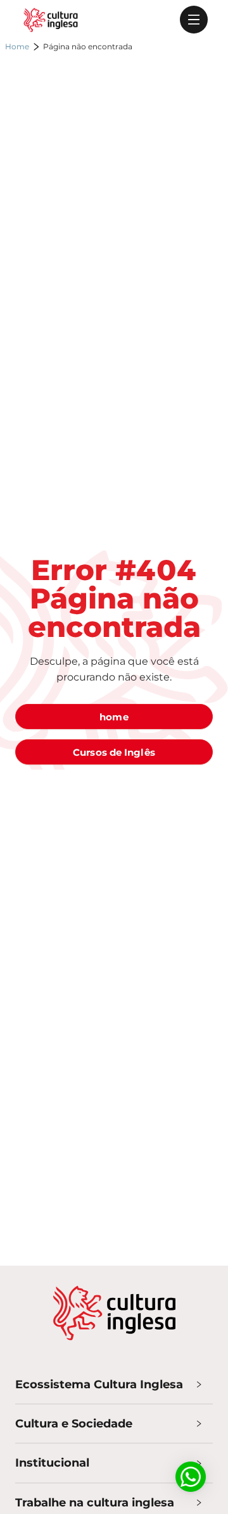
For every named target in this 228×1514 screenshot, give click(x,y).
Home (17, 46)
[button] (114, 1384)
